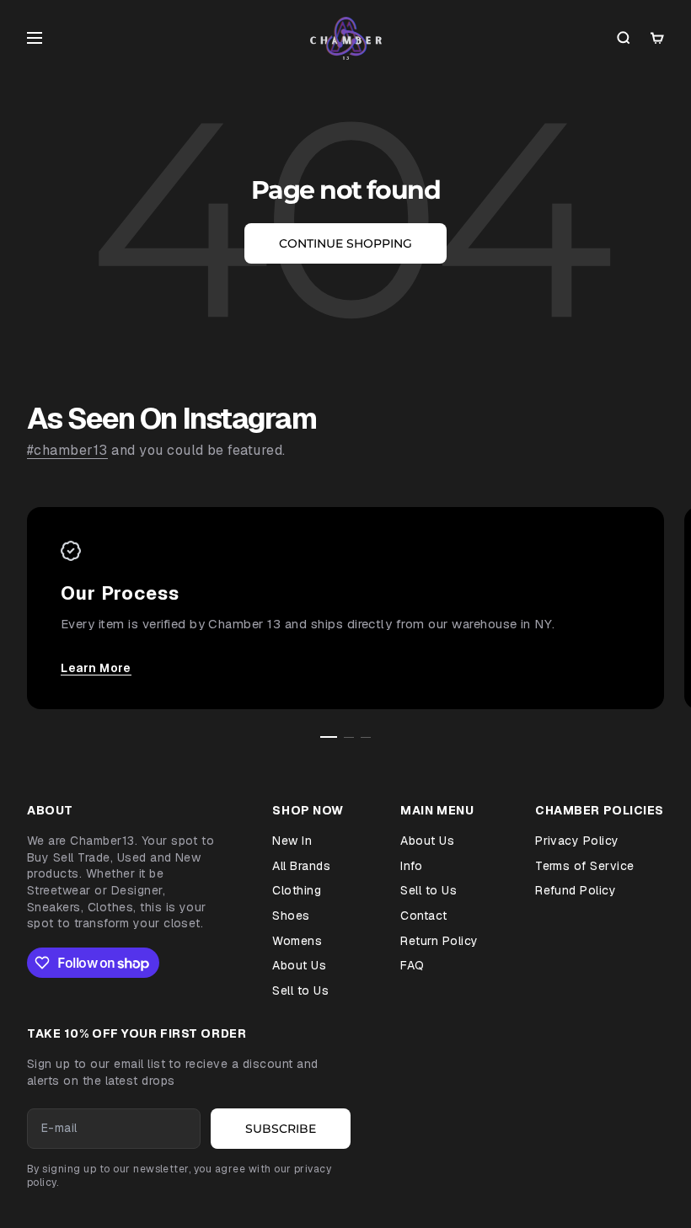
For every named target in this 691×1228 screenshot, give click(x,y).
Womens (297, 940)
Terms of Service (585, 865)
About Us (299, 965)
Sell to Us (300, 990)
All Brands (301, 865)
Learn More (96, 667)
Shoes (290, 915)
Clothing (296, 890)
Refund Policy (575, 890)
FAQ (412, 965)
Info (411, 865)
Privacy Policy (577, 840)
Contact (423, 915)
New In (292, 840)
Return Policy (439, 940)
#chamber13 (67, 450)
